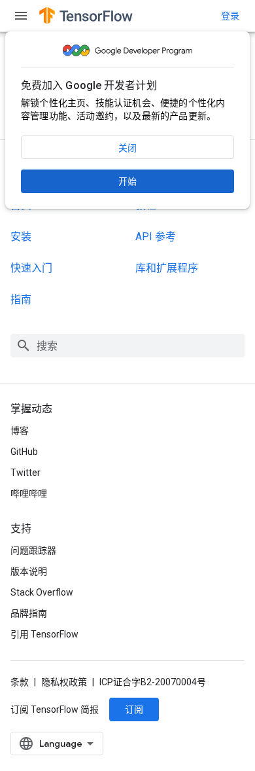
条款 (19, 682)
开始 (127, 181)
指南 (20, 299)
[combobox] (127, 345)
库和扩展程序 (166, 268)
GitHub (24, 451)
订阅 (134, 709)
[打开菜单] (21, 15)
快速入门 (31, 268)
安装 (20, 236)
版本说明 (28, 571)
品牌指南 (28, 613)
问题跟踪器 (33, 550)
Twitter (25, 472)
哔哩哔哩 (28, 493)
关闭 (127, 148)
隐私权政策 (64, 682)
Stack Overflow (41, 592)
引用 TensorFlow (44, 634)
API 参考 (155, 236)
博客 (19, 430)
